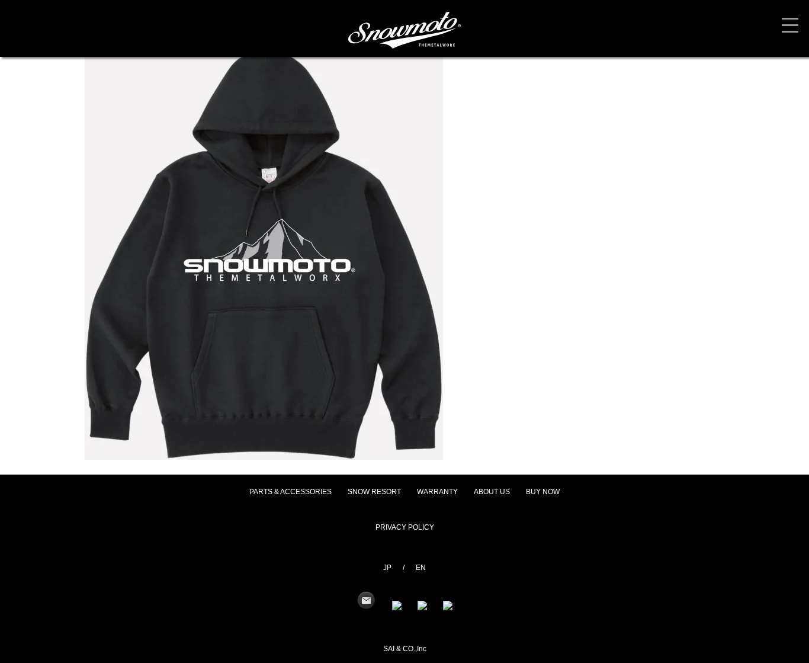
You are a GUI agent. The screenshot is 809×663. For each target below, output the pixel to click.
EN (421, 567)
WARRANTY (437, 492)
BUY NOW (543, 492)
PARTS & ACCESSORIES (290, 492)
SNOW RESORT (374, 492)
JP (387, 567)
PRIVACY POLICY (404, 527)
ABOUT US (492, 492)
